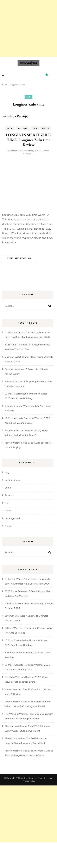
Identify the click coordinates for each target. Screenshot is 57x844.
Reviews (23, 128)
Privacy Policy (29, 781)
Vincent (13, 150)
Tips (34, 128)
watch (46, 128)
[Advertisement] (28, 28)
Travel (8, 510)
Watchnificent (27, 778)
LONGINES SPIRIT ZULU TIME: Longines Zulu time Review (28, 139)
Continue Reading (19, 258)
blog (10, 128)
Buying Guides (12, 480)
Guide (8, 487)
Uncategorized (12, 518)
